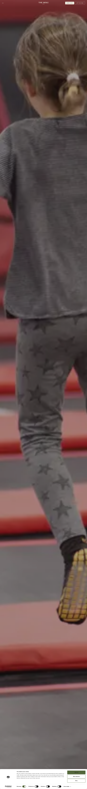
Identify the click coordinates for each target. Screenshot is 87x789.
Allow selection (76, 776)
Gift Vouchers (79, 3)
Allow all (76, 772)
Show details (66, 786)
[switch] (36, 786)
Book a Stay (70, 3)
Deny (76, 780)
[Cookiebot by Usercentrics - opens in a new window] (8, 786)
